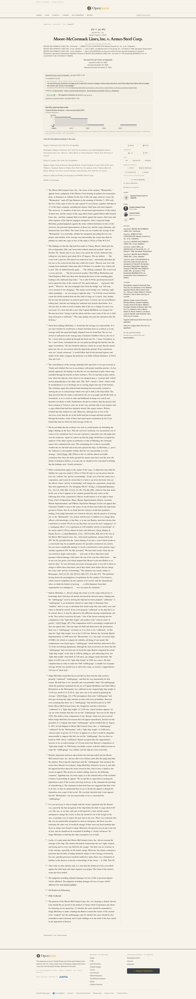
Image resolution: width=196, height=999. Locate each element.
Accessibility (59, 993)
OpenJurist (47, 24)
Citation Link (136, 160)
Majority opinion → (135, 215)
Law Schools (94, 973)
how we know (87, 95)
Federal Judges (95, 967)
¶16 (46, 901)
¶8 (47, 675)
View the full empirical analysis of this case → (60, 139)
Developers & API (133, 958)
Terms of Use (109, 993)
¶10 (46, 804)
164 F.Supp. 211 (64, 695)
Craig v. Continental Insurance (75, 91)
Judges (65, 15)
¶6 (47, 469)
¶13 (46, 878)
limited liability (70, 884)
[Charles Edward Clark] (126, 208)
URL (126, 160)
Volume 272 (57, 24)
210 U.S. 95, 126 (66, 573)
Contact (70, 993)
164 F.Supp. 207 (63, 623)
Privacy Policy (122, 993)
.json (54, 935)
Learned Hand (134, 213)
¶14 (46, 890)
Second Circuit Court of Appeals (98, 60)
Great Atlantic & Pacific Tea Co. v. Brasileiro (103, 91)
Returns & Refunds (83, 993)
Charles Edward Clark (137, 207)
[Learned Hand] (126, 214)
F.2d (64, 24)
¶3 (47, 325)
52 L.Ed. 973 (95, 573)
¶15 (46, 895)
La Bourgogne (58, 91)
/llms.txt (130, 961)
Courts (56, 15)
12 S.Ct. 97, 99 (75, 489)
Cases (39, 15)
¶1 (47, 190)
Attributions (97, 993)
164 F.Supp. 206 (64, 454)
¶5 (47, 427)
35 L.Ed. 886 (88, 489)
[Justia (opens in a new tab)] (63, 977)
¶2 (47, 246)
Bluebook (148, 160)
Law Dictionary (95, 964)
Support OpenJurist (143, 971)
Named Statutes (96, 976)
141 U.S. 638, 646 (60, 489)
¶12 (46, 865)
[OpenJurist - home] (98, 8)
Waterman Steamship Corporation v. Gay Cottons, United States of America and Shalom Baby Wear (104, 88)
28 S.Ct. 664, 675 (81, 573)
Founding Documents (97, 979)
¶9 (47, 755)
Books (90, 15)
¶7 (47, 592)
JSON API (130, 964)
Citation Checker (96, 984)
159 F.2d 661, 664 (91, 533)
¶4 (47, 364)
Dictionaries (78, 15)
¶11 (46, 840)
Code (47, 15)
